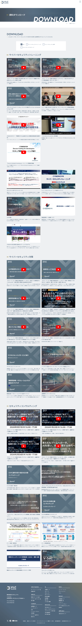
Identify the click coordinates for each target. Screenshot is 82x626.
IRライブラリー (47, 594)
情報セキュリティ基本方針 (31, 620)
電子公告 (46, 599)
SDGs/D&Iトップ (48, 607)
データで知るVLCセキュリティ (64, 605)
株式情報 (46, 598)
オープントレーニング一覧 (36, 589)
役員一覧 (32, 616)
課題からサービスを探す (35, 597)
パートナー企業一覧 (34, 614)
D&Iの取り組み (47, 614)
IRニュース (47, 591)
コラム (60, 593)
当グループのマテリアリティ (50, 609)
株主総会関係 (47, 596)
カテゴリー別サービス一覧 (36, 598)
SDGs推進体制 (47, 612)
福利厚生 (60, 607)
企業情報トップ (34, 606)
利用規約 (24, 620)
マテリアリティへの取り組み (50, 610)
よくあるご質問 (47, 601)
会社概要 (32, 613)
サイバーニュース (62, 591)
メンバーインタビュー (63, 604)
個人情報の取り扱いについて (66, 620)
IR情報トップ (47, 589)
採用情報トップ (61, 598)
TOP (66, 23)
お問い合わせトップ (62, 613)
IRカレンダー (47, 593)
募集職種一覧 (61, 600)
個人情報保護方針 (58, 620)
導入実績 (32, 600)
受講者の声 (33, 591)
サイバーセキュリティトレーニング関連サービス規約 (45, 620)
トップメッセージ (34, 608)
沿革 (32, 609)
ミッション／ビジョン (35, 611)
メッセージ (61, 602)
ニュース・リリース (62, 589)
